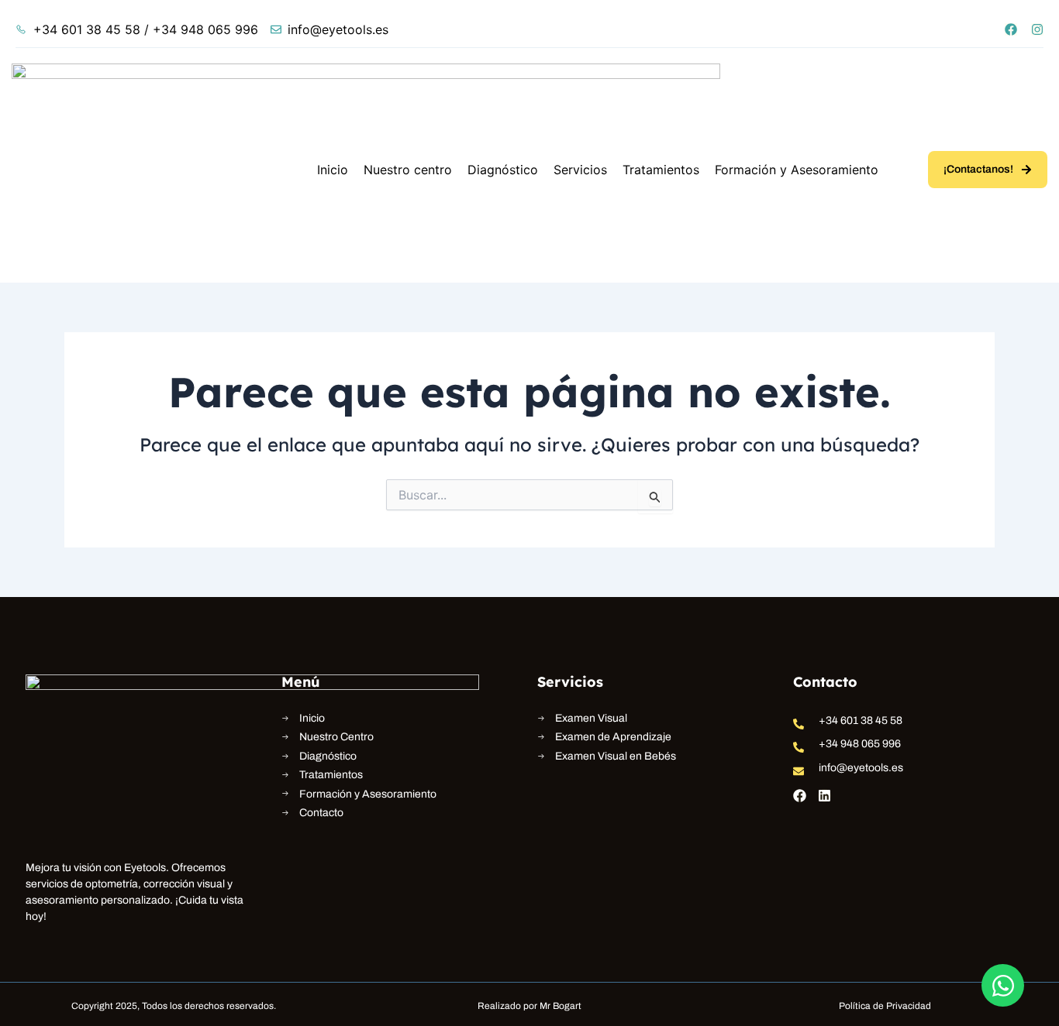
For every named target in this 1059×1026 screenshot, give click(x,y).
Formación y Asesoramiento (796, 169)
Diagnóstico (502, 169)
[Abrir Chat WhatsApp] (1002, 985)
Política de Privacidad (885, 1005)
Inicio (332, 169)
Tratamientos (661, 169)
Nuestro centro (408, 169)
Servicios (580, 169)
